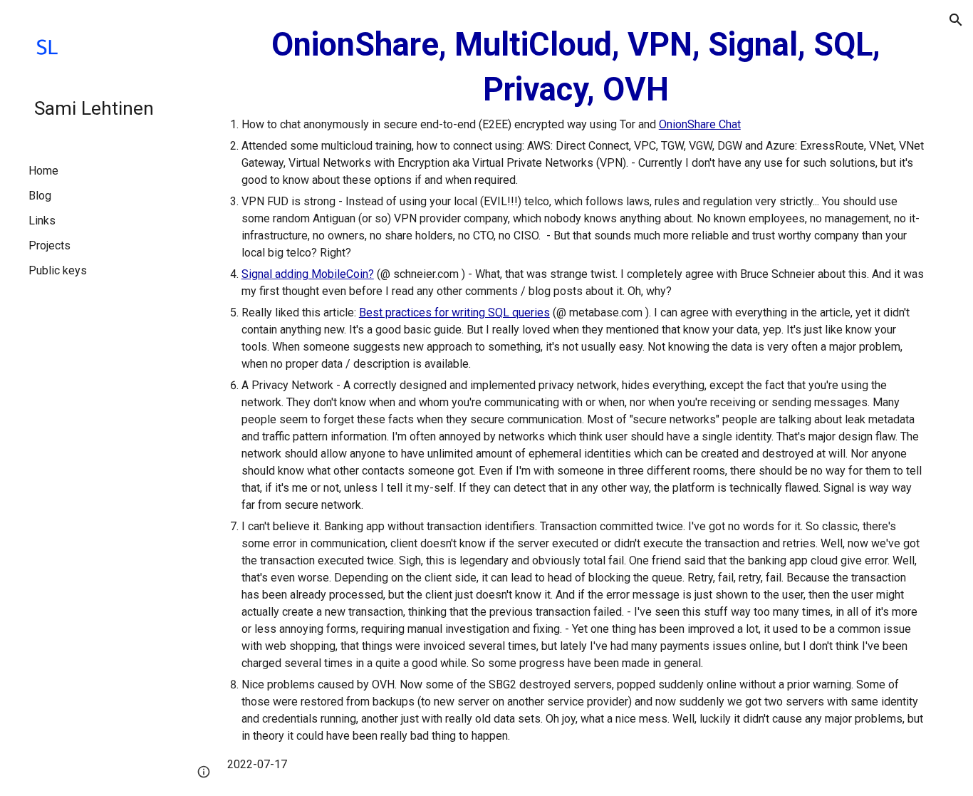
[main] (576, 398)
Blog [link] (39, 195)
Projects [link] (49, 245)
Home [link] (43, 170)
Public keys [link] (57, 270)
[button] (956, 20)
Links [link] (42, 220)
